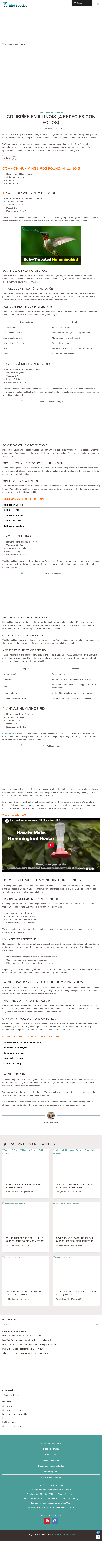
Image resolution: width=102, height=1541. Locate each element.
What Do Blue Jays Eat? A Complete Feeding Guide (25, 1353)
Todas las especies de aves (63, 1534)
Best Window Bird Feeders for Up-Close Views (22, 1349)
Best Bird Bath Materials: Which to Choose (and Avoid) (26, 1340)
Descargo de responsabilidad (15, 1414)
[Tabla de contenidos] (13, 158)
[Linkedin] (55, 1521)
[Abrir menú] (97, 4)
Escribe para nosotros (51, 1477)
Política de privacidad (11, 1422)
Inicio (4, 1418)
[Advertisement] (51, 23)
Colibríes (59, 112)
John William (46, 128)
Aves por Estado (46, 112)
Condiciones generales (12, 1426)
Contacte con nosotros (12, 1410)
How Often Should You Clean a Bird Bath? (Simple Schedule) (29, 1344)
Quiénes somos (9, 1406)
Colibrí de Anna (9, 733)
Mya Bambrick (13, 1192)
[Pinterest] (47, 1521)
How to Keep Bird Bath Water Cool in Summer (22, 1336)
